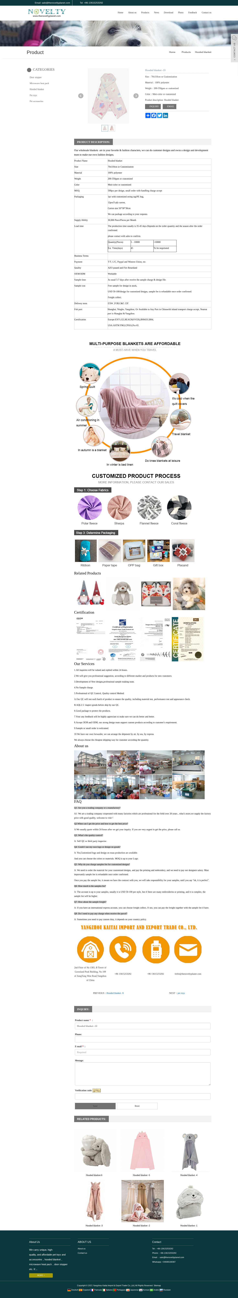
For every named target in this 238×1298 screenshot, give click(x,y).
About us (132, 12)
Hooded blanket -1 (188, 1225)
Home (120, 12)
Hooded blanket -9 (115, 993)
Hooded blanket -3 (94, 1225)
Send (95, 1106)
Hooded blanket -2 (141, 1225)
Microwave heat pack (39, 83)
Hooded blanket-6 (94, 1175)
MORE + (41, 1275)
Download (168, 12)
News (156, 12)
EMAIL (170, 106)
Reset (137, 1106)
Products (145, 12)
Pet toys (33, 95)
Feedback (192, 12)
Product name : (84, 1020)
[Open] (234, 48)
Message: (79, 1060)
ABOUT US (84, 1242)
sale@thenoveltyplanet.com (171, 1257)
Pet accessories (36, 101)
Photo (180, 12)
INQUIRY (154, 106)
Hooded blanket (202, 52)
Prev (80, 95)
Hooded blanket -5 (141, 1175)
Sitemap (157, 1285)
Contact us (206, 12)
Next (136, 95)
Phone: (78, 1034)
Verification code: (83, 1090)
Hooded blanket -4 (188, 1175)
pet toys (181, 993)
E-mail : (80, 1046)
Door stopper (36, 77)
